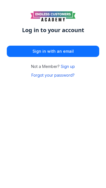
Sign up (68, 66)
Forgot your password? (53, 75)
